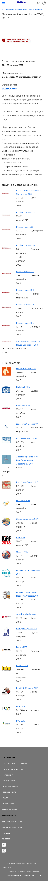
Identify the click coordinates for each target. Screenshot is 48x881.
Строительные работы (12, 769)
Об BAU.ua (12, 871)
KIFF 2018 (20, 537)
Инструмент (7, 775)
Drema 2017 (21, 647)
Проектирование (10, 786)
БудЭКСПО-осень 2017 (27, 688)
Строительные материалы (14, 764)
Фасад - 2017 (22, 552)
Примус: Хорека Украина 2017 (28, 572)
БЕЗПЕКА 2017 (23, 405)
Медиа (5, 798)
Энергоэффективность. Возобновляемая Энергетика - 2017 (27, 460)
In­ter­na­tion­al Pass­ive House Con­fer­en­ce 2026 (29, 192)
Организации (8, 803)
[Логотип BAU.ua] (22, 2)
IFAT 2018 (20, 706)
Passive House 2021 (25, 227)
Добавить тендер (10, 809)
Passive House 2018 (25, 290)
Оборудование (9, 781)
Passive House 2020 (25, 245)
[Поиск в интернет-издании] (39, 3)
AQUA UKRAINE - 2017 (26, 438)
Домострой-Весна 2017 (27, 424)
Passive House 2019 (25, 272)
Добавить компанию (12, 822)
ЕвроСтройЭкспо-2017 (27, 482)
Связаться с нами (25, 871)
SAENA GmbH (9, 88)
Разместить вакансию (12, 827)
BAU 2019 (20, 721)
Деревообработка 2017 (27, 519)
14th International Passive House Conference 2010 (28, 343)
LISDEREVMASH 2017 (26, 369)
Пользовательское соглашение (18, 875)
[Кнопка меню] (3, 3)
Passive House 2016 (25, 304)
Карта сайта (36, 875)
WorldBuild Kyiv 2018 (26, 614)
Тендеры (6, 839)
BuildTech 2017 (23, 387)
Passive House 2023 (25, 212)
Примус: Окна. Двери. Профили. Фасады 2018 (27, 594)
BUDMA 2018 (22, 666)
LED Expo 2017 (23, 501)
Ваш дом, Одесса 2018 (26, 629)
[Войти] (44, 3)
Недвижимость (9, 792)
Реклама (6, 833)
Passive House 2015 (25, 323)
